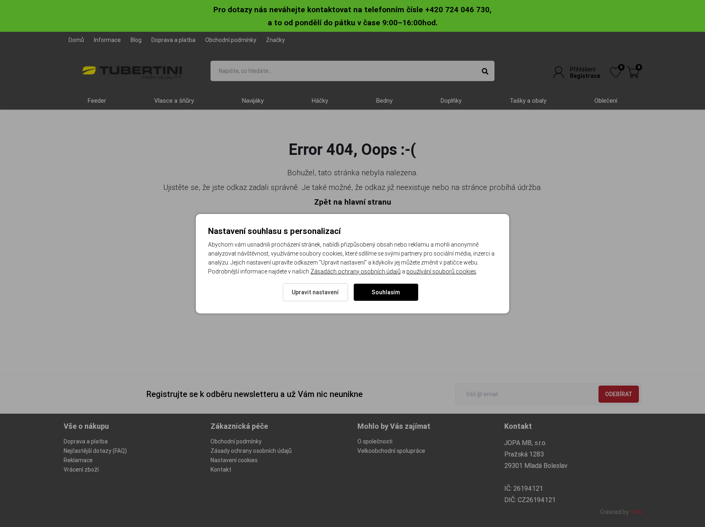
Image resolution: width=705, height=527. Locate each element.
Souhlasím (386, 292)
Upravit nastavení (315, 292)
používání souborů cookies (441, 271)
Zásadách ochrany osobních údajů (355, 271)
